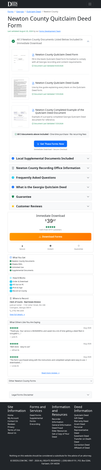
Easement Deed (81, 436)
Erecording (35, 424)
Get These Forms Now (52, 143)
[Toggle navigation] (89, 4)
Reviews (11, 424)
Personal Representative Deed (81, 430)
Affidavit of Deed (82, 447)
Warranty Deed (81, 421)
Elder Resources (59, 431)
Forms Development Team (50, 31)
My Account (13, 418)
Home (10, 415)
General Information (61, 425)
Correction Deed (82, 444)
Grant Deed (79, 424)
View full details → (17, 314)
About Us (12, 433)
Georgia (20, 11)
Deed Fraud (57, 428)
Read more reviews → (50, 373)
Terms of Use (14, 430)
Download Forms (52, 236)
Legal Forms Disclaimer (22, 394)
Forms (11, 11)
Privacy (11, 427)
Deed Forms (35, 415)
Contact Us (13, 421)
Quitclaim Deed (33, 11)
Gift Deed (78, 418)
